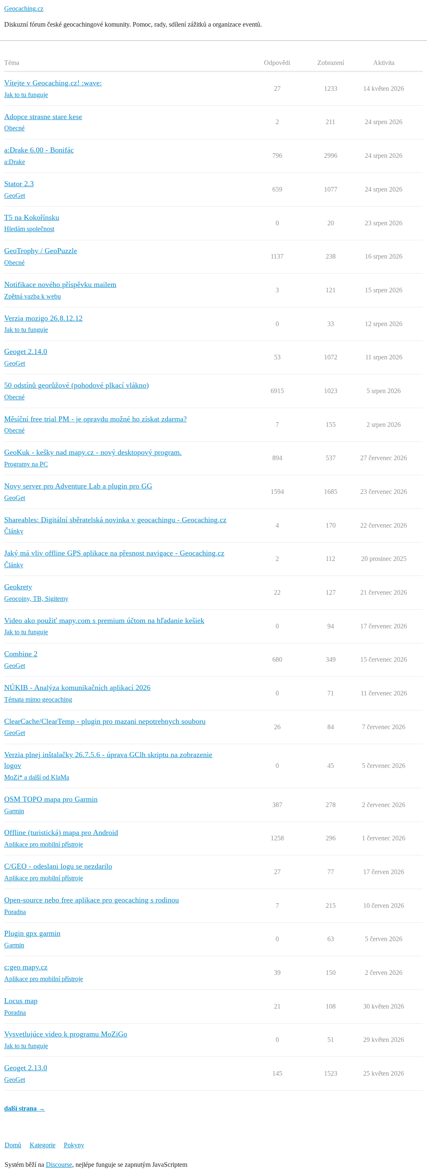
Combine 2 (21, 654)
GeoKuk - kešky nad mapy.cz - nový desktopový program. (93, 452)
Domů (13, 1145)
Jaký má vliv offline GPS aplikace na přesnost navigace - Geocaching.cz (114, 553)
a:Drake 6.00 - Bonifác (39, 150)
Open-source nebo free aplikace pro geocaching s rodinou (91, 900)
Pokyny (74, 1145)
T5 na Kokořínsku (31, 217)
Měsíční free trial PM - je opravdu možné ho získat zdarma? (95, 419)
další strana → (24, 1108)
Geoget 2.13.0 (25, 1068)
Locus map (21, 1001)
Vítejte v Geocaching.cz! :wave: (53, 83)
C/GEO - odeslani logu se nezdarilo (58, 866)
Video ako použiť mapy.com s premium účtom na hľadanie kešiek (104, 620)
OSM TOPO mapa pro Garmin (51, 799)
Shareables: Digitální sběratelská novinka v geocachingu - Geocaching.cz (115, 520)
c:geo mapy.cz (26, 967)
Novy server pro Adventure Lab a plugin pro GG (78, 486)
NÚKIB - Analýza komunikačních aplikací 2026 (77, 687)
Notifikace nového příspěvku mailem (60, 284)
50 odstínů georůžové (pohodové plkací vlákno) (76, 385)
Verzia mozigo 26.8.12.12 (43, 318)
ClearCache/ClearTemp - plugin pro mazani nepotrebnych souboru (105, 721)
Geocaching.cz (23, 8)
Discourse (59, 1164)
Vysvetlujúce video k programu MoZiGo (65, 1034)
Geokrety (18, 587)
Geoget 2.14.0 (25, 351)
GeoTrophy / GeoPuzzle (40, 251)
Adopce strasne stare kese (43, 116)
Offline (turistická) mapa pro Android (61, 832)
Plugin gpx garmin (32, 933)
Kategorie (42, 1145)
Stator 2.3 (19, 183)
